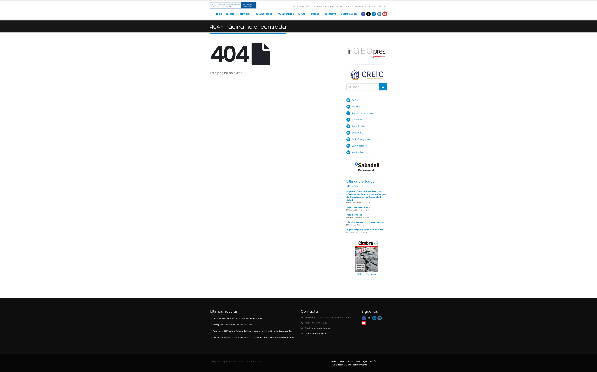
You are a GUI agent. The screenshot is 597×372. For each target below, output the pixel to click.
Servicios (245, 14)
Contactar (343, 6)
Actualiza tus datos (362, 113)
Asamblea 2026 (349, 14)
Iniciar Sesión (379, 6)
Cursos (315, 14)
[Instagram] (379, 13)
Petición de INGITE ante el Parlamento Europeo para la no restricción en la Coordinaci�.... (252, 331)
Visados (356, 106)
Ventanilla (357, 152)
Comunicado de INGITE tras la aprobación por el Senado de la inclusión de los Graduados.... (254, 337)
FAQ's (355, 100)
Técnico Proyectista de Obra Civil (365, 222)
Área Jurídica (359, 126)
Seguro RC (357, 132)
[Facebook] (363, 13)
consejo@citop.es (321, 328)
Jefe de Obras (354, 214)
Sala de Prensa (264, 14)
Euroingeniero (359, 145)
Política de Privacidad (342, 361)
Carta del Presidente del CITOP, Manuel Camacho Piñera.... (238, 318)
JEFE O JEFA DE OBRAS (358, 207)
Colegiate (330, 14)
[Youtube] (384, 13)
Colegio (230, 14)
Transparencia (286, 14)
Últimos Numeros (366, 274)
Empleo (301, 14)
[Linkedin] (373, 13)
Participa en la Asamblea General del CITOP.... (233, 325)
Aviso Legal (361, 361)
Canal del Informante (315, 333)
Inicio (219, 14)
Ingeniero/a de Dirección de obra (365, 229)
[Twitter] (368, 13)
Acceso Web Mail (301, 6)
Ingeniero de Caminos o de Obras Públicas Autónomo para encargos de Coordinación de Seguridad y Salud (366, 196)
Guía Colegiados (361, 139)
